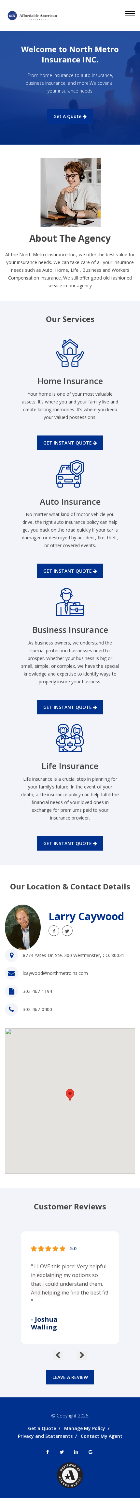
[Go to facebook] (54, 930)
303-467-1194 (37, 991)
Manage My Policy (84, 1428)
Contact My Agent (101, 1436)
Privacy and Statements (45, 1436)
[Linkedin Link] (76, 1452)
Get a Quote (42, 1428)
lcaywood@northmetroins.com (55, 973)
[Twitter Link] (67, 930)
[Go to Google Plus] (90, 1452)
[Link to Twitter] (61, 1452)
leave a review (70, 1377)
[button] (70, 1095)
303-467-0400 (37, 1009)
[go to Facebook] (47, 1452)
